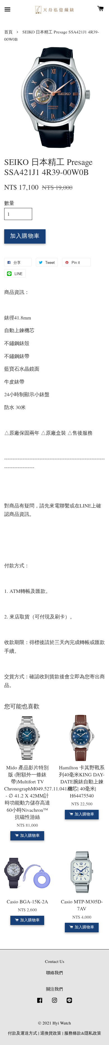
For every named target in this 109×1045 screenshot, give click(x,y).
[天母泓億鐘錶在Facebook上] (40, 1002)
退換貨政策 (50, 1033)
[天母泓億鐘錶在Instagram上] (54, 1002)
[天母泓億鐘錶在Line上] (69, 1002)
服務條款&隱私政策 (82, 1033)
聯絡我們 (54, 972)
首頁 (8, 32)
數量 (9, 203)
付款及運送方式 (22, 1033)
